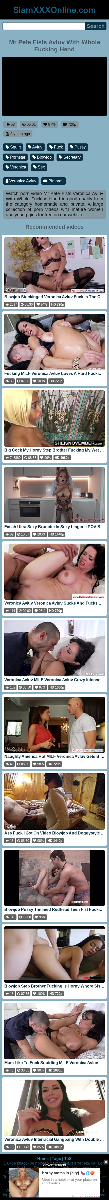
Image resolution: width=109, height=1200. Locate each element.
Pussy (80, 147)
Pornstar (17, 157)
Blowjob (44, 157)
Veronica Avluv (22, 181)
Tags (56, 1158)
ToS (68, 1158)
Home (43, 1158)
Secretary (71, 157)
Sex (41, 167)
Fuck (58, 147)
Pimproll (55, 181)
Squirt (15, 147)
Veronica (17, 167)
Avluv (36, 147)
